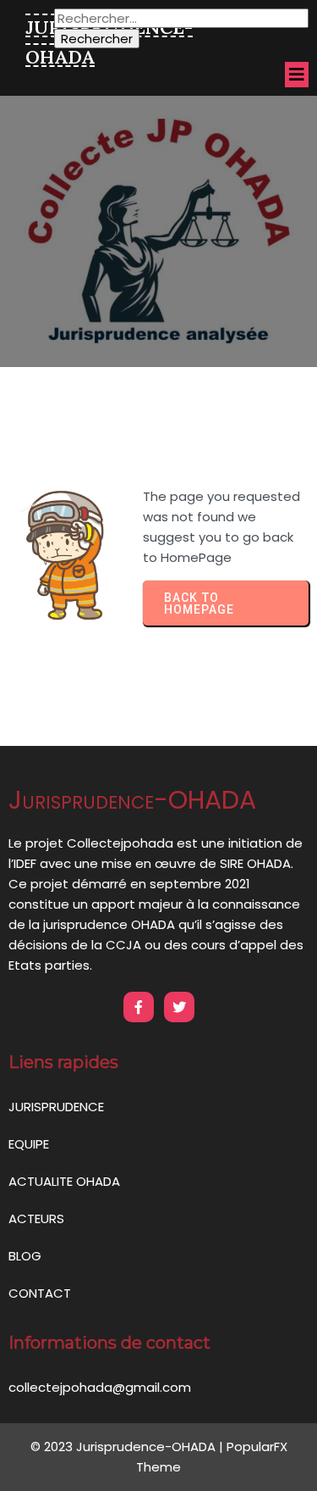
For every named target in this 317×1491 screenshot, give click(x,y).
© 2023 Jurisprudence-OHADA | (128, 1446)
